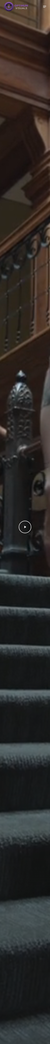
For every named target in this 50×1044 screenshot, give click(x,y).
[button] (44, 6)
